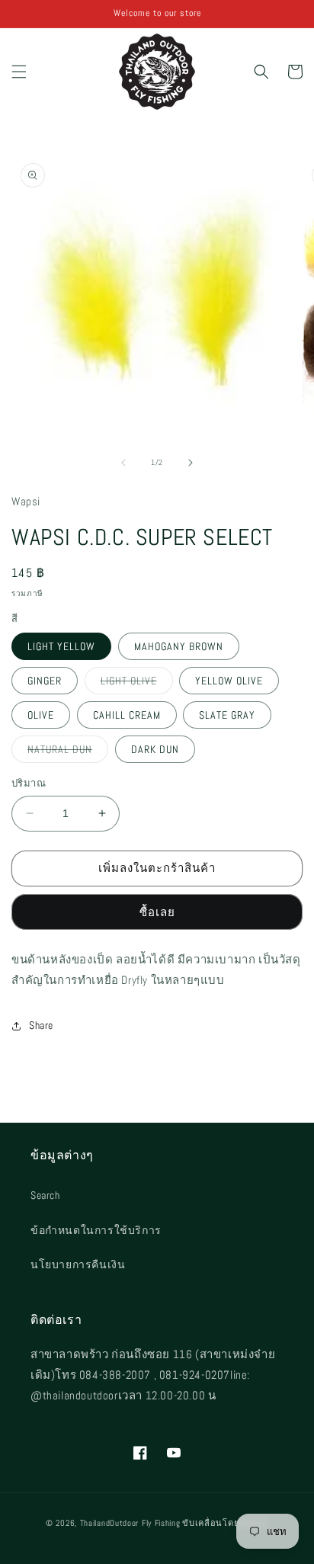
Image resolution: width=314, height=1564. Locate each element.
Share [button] (41, 1025)
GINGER (44, 680)
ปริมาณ (28, 783)
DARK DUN (155, 749)
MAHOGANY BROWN (178, 646)
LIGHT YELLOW (61, 646)
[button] (19, 71)
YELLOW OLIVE (229, 680)
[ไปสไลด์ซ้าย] (123, 462)
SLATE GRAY (227, 715)
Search (45, 1195)
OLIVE (40, 715)
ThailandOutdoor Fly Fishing (130, 1523)
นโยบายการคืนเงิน (77, 1264)
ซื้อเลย (157, 912)
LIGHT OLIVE (137, 683)
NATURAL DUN (67, 752)
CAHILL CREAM (127, 715)
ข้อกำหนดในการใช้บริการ (96, 1230)
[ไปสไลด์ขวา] (190, 462)
